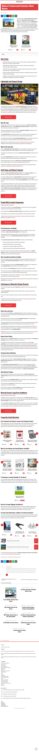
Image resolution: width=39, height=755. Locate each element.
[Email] (16, 16)
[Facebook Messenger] (5, 16)
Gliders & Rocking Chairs (5, 677)
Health (2, 678)
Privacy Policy (3, 705)
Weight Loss (3, 685)
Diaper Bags (3, 675)
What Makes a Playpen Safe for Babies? (10, 694)
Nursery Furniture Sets (4, 679)
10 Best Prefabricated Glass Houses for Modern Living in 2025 (13, 689)
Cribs (2, 673)
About (2, 701)
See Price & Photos (8, 117)
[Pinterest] (10, 16)
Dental (2, 674)
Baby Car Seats (3, 664)
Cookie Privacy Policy (4, 706)
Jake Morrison (5, 12)
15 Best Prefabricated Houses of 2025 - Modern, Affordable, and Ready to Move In (17, 698)
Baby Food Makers (4, 666)
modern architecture (17, 557)
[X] (7, 16)
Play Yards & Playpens (4, 680)
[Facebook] (2, 16)
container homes (3, 557)
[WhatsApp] (13, 16)
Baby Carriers (3, 665)
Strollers (2, 684)
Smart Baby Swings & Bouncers (6, 683)
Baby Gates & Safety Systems (5, 667)
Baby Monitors (3, 668)
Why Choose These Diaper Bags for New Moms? (29, 579)
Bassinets (2, 669)
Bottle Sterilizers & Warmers (5, 670)
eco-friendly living (10, 557)
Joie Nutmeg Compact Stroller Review (9, 696)
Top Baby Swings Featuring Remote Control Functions (9, 580)
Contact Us (3, 702)
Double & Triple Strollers (4, 676)
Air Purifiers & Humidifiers (5, 663)
